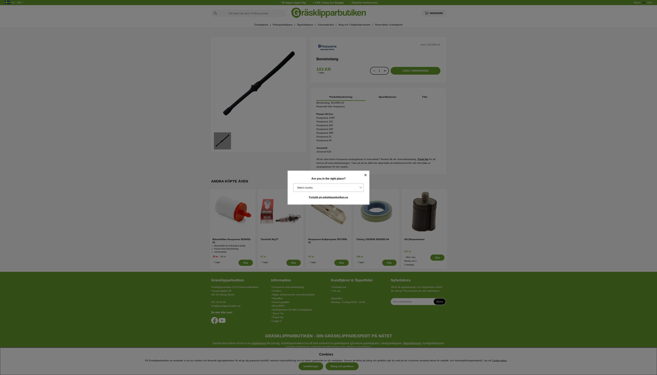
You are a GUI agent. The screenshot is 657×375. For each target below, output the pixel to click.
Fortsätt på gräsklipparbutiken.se (328, 197)
